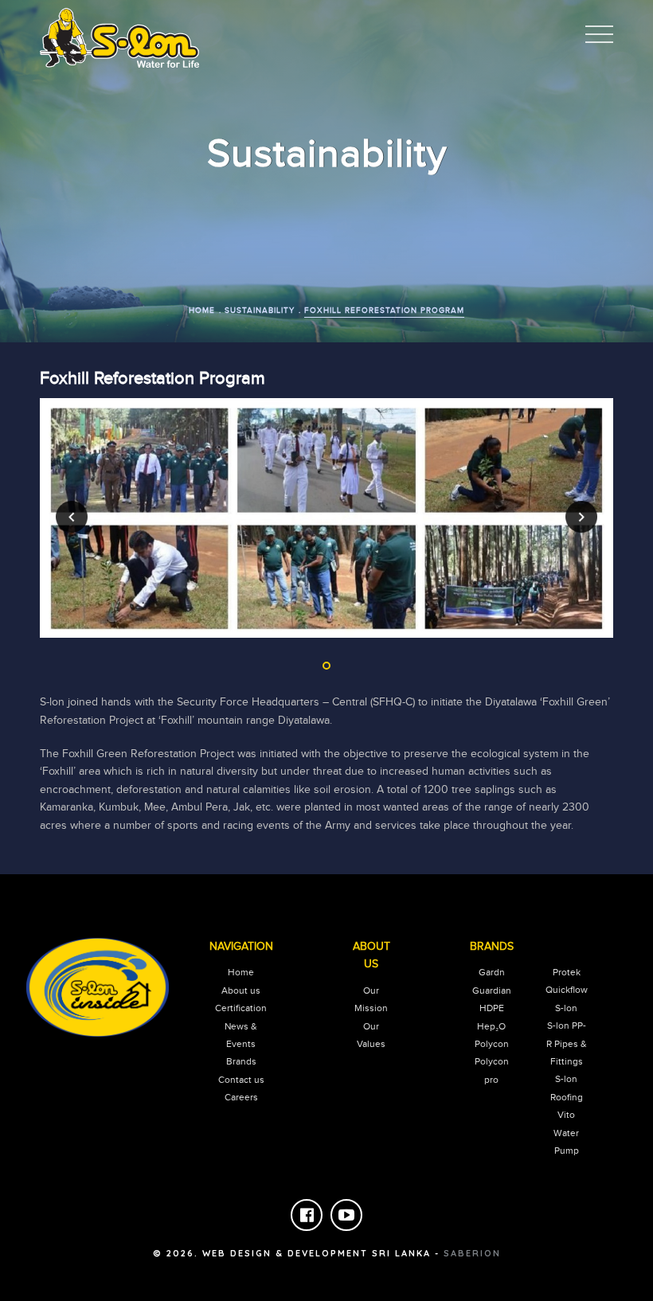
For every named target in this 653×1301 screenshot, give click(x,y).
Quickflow (566, 989)
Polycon (492, 1043)
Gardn (492, 972)
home (202, 310)
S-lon (566, 1008)
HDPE (491, 1008)
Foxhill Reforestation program (384, 310)
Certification (241, 1008)
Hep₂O (491, 1026)
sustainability (260, 310)
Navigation (241, 946)
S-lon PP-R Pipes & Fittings (566, 1043)
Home (241, 972)
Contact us (241, 1079)
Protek (567, 972)
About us (240, 990)
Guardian (491, 990)
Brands (241, 1061)
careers (241, 1097)
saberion (472, 1253)
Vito (566, 1114)
